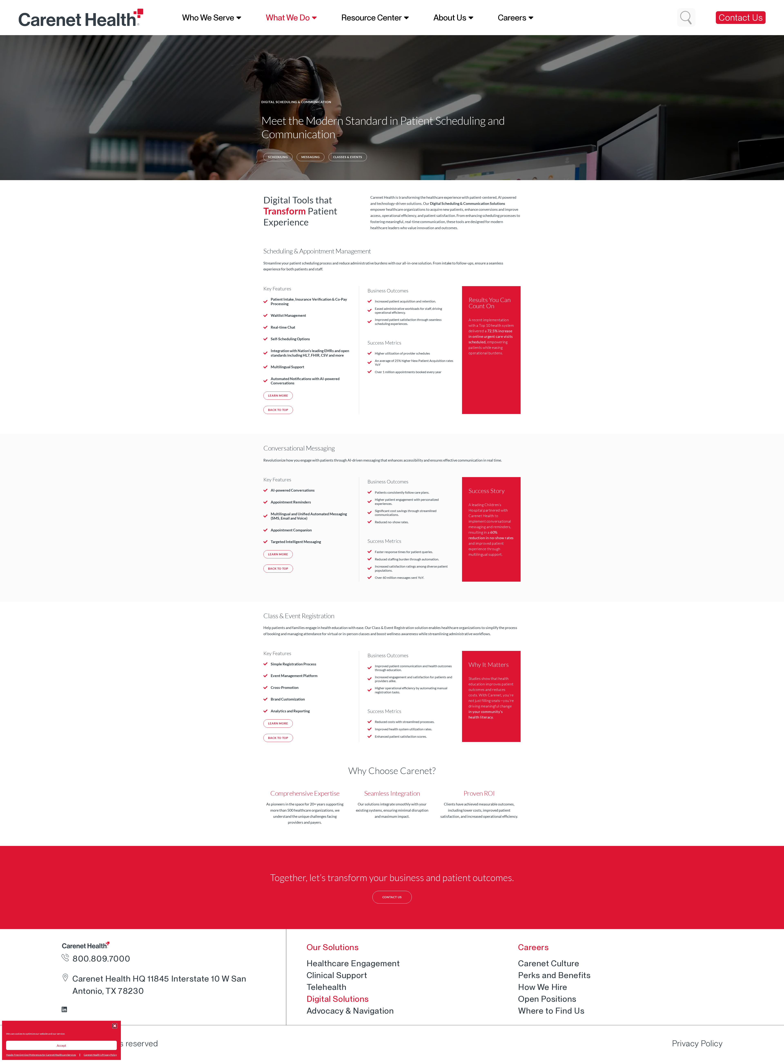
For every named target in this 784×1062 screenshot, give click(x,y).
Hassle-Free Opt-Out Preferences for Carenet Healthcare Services (41, 1054)
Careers (512, 17)
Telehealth (327, 987)
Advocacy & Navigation (350, 1011)
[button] (115, 1026)
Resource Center (371, 17)
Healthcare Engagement (353, 963)
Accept (61, 1045)
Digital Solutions (338, 999)
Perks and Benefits (554, 975)
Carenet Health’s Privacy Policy (100, 1054)
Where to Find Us (551, 1011)
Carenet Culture (548, 963)
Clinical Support (337, 975)
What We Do (288, 17)
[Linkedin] (64, 1009)
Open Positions (547, 999)
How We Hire (542, 987)
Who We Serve (208, 17)
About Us (449, 17)
